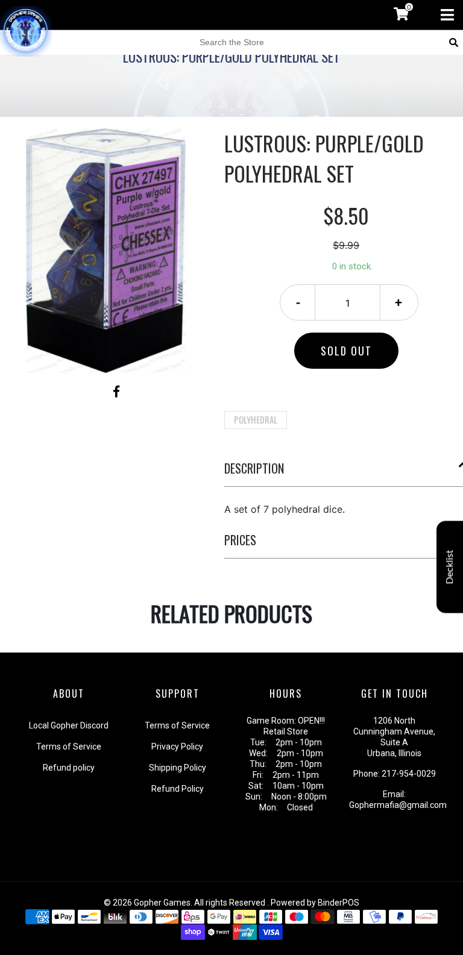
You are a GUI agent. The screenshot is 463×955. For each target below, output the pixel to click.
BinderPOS (338, 902)
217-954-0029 (409, 773)
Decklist (450, 567)
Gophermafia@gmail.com (398, 805)
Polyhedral (255, 419)
